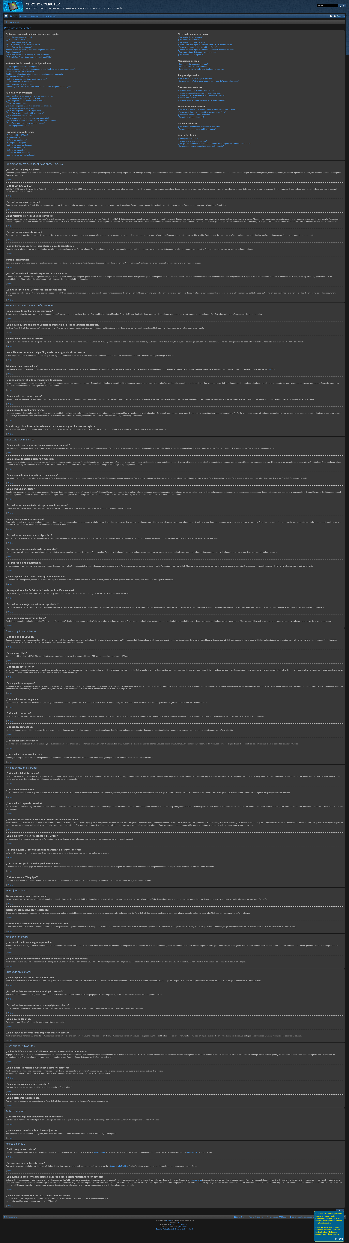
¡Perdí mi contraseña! (14, 52)
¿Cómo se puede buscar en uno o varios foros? (196, 90)
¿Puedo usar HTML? (14, 138)
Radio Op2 (35, 16)
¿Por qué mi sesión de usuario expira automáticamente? (28, 55)
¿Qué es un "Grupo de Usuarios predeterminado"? (197, 52)
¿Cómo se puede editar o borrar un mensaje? (23, 98)
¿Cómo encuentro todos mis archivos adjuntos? (197, 129)
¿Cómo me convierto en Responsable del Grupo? (197, 47)
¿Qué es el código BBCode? (17, 135)
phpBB (270, 369)
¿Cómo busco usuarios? (187, 98)
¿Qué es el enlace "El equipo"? (190, 55)
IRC (42, 16)
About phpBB (192, 1152)
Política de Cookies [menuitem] (256, 1217)
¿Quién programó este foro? (189, 139)
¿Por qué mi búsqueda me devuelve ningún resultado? (199, 93)
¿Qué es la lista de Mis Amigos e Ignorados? (195, 78)
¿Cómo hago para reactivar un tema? (20, 126)
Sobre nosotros (272, 1217)
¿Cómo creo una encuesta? (16, 103)
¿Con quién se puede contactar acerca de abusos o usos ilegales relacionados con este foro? (215, 144)
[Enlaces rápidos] (6, 16)
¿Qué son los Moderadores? (189, 40)
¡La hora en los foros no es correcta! (20, 71)
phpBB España (183, 1227)
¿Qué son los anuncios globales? (19, 145)
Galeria (342, 16)
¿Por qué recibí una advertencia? (19, 116)
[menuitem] (13, 16)
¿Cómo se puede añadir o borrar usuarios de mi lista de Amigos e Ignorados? (208, 81)
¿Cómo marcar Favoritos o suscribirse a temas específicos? (202, 112)
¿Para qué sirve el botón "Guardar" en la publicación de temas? (31, 121)
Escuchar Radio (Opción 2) (184, 1229)
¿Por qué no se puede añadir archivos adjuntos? (25, 113)
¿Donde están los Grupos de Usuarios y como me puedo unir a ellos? (205, 45)
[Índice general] (14, 6)
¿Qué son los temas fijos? (16, 150)
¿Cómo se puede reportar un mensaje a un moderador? (27, 118)
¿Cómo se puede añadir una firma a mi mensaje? (25, 101)
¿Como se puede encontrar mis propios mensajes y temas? (201, 100)
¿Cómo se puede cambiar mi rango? (20, 84)
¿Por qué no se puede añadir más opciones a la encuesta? (29, 106)
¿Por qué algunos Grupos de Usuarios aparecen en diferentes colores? (206, 50)
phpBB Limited (99, 1152)
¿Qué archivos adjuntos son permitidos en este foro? (199, 127)
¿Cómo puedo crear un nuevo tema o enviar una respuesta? (29, 96)
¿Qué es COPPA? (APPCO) (17, 40)
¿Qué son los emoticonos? (16, 140)
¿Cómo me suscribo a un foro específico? (194, 115)
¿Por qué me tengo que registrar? (19, 37)
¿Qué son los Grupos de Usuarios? (192, 42)
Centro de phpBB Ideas (119, 1166)
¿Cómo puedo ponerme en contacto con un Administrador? (201, 146)
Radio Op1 (24, 16)
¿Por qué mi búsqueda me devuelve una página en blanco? (201, 95)
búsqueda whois (195, 1180)
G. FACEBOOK (51, 16)
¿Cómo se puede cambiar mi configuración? (23, 67)
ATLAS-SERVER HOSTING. (179, 1225)
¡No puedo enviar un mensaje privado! (193, 64)
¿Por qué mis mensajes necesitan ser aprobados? (25, 123)
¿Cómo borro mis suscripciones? (191, 117)
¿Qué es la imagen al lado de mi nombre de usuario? (26, 79)
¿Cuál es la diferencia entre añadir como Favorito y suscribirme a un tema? (207, 110)
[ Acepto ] (339, 1239)
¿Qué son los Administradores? (190, 37)
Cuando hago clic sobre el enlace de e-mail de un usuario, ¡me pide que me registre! (39, 86)
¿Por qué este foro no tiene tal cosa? (192, 141)
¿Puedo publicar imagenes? (17, 143)
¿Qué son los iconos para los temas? (20, 155)
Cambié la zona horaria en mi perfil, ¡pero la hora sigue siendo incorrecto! (34, 74)
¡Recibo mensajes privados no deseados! (194, 67)
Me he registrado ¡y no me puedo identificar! (23, 45)
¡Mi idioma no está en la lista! (17, 77)
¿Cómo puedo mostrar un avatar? (19, 81)
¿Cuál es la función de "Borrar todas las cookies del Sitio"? (29, 57)
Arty (177, 1222)
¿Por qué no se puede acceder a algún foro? (23, 111)
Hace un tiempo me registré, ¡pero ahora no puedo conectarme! (30, 50)
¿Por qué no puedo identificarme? (19, 47)
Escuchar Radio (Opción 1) (165, 1229)
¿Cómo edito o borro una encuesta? (20, 108)
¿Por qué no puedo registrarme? (18, 42)
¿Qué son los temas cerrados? (18, 152)
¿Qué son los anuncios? (15, 148)
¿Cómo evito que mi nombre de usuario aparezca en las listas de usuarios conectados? (40, 69)
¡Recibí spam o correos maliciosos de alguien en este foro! (201, 69)
